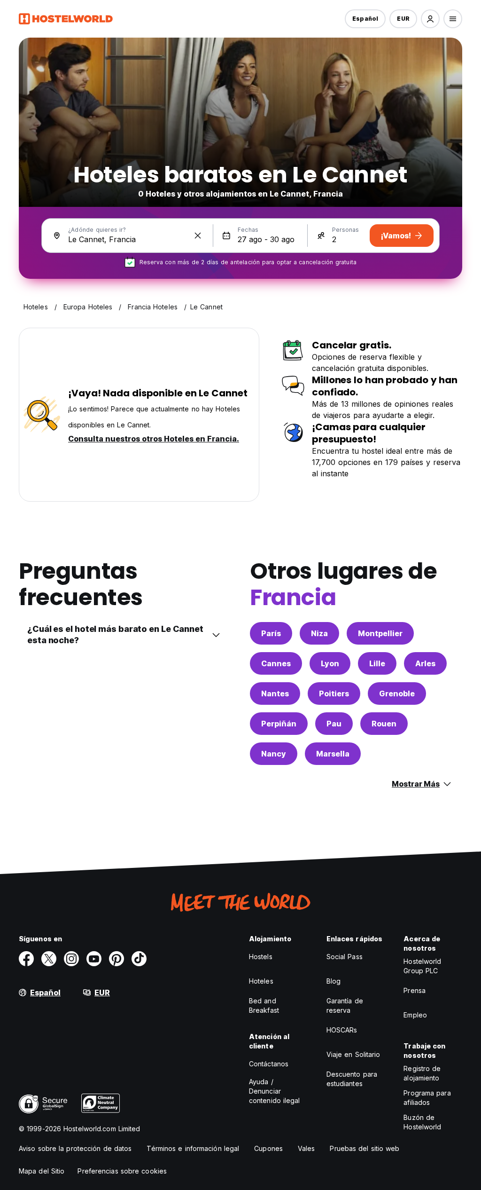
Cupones (268, 1148)
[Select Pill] (430, 18)
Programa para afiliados (426, 1097)
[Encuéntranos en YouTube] (93, 958)
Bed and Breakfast (264, 1005)
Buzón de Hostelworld (422, 1122)
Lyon (330, 663)
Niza (319, 633)
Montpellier (380, 633)
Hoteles (261, 981)
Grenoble (397, 693)
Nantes (275, 693)
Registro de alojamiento (422, 1073)
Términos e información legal (193, 1148)
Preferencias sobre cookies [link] (122, 1171)
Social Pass (344, 957)
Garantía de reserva (344, 1005)
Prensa (414, 990)
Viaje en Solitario (353, 1054)
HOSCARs (341, 1030)
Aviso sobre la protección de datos (75, 1148)
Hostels (260, 957)
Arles (425, 663)
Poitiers (334, 693)
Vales (306, 1148)
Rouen (384, 723)
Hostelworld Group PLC (422, 966)
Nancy (273, 753)
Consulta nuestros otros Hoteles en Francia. (153, 438)
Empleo (415, 1015)
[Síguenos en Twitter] (48, 958)
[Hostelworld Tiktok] (139, 958)
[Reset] (197, 235)
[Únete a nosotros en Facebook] (26, 958)
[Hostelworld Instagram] (71, 958)
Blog (333, 981)
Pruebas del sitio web (364, 1148)
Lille (377, 663)
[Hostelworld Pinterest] (116, 958)
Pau (333, 723)
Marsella (332, 753)
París (271, 633)
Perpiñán (278, 723)
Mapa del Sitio (41, 1171)
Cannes (276, 663)
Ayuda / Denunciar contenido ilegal (274, 1091)
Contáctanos (268, 1064)
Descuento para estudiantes (351, 1079)
